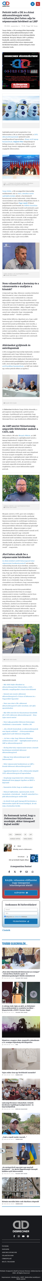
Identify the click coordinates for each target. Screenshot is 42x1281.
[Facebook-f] (14, 1236)
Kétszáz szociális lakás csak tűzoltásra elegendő (20, 1201)
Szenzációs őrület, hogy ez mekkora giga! (18, 787)
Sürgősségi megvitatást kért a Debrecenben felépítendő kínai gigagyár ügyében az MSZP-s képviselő (18, 780)
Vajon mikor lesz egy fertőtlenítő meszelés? (19, 1073)
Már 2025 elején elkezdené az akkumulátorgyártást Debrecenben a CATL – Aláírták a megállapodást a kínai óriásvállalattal (19, 687)
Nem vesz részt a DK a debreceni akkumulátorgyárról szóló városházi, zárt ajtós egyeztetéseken (19, 706)
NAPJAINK (5, 1249)
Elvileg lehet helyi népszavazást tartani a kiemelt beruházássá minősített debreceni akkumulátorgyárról (20, 750)
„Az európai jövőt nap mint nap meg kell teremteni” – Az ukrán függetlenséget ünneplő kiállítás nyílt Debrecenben (20, 1169)
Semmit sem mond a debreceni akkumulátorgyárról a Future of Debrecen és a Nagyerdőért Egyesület (18, 696)
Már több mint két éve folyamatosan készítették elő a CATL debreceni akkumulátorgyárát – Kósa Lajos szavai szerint (19, 715)
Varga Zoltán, (7, 191)
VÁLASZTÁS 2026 (7, 1255)
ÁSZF (22, 1277)
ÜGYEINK (5, 1246)
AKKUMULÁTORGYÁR (9, 1252)
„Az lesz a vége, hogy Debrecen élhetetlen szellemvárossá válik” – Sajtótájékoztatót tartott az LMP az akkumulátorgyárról (20, 740)
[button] (21, 893)
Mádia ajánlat (21, 1279)
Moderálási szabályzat (32, 1277)
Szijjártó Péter (18, 142)
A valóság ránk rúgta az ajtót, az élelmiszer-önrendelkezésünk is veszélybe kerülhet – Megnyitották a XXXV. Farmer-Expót (19, 1008)
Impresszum (6, 1277)
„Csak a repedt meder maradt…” (14, 1137)
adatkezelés (17, 916)
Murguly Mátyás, (25, 435)
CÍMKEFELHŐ (7, 1258)
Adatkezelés (15, 1277)
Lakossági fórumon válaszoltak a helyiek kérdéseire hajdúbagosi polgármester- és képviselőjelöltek (18, 1105)
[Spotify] (28, 1236)
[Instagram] (19, 1236)
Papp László (23, 203)
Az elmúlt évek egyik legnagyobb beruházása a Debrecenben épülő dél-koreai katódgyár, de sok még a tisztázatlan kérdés (19, 803)
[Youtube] (23, 1236)
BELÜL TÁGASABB (8, 1261)
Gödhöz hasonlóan (30, 205)
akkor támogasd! (25, 821)
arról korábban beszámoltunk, (13, 366)
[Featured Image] (21, 958)
